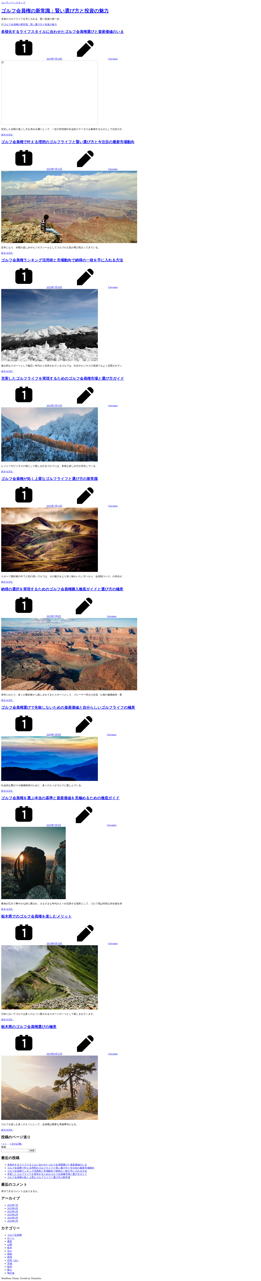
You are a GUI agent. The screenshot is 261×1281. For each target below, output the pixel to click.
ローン (10, 1238)
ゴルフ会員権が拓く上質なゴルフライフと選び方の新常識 (49, 479)
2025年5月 (12, 1211)
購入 (9, 1270)
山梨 (9, 1244)
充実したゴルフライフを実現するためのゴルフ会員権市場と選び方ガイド (62, 378)
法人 (9, 1251)
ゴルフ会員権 (14, 1235)
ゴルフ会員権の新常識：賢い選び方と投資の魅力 (55, 10)
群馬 (9, 1257)
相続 (9, 1254)
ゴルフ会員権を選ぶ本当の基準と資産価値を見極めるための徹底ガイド (60, 798)
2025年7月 (12, 1205)
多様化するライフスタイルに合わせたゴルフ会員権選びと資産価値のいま (62, 32)
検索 (3, 1147)
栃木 (9, 1247)
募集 (9, 1241)
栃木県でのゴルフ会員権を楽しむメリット (36, 916)
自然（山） (13, 1260)
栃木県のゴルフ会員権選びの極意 (28, 1027)
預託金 (10, 1273)
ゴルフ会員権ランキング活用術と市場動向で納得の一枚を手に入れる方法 (62, 260)
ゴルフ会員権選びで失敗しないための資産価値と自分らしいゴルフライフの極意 (68, 707)
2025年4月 (12, 1214)
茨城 (9, 1263)
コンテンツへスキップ (13, 2)
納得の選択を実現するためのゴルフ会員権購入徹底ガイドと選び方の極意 (62, 589)
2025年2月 (12, 1221)
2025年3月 (12, 1218)
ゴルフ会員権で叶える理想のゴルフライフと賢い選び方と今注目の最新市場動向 (67, 142)
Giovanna (113, 59)
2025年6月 (12, 1208)
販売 (9, 1266)
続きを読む (7, 134)
